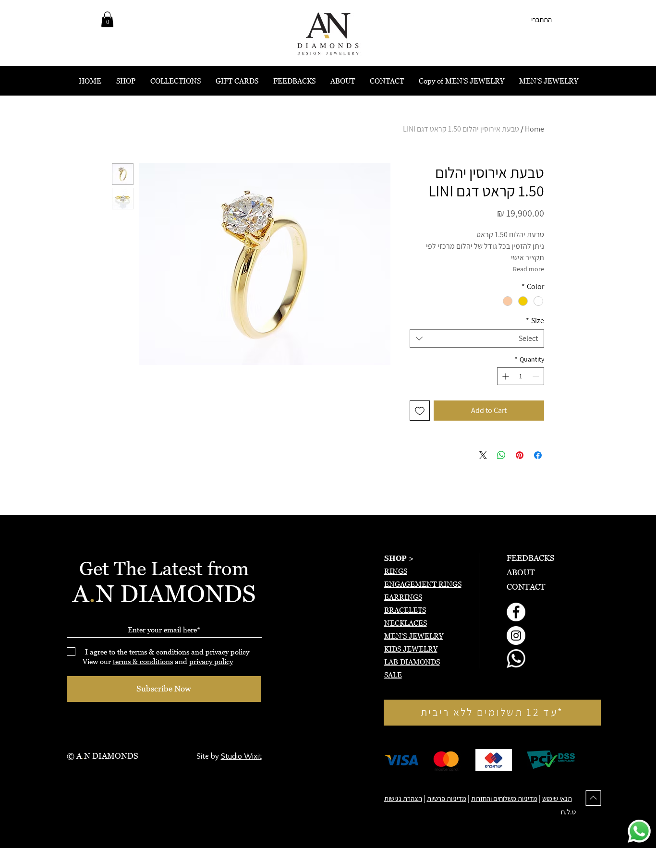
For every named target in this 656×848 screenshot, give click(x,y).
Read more (528, 269)
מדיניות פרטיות (446, 798)
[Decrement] (537, 376)
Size (535, 321)
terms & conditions (143, 661)
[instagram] (516, 635)
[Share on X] (483, 455)
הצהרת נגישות (403, 798)
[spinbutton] (520, 376)
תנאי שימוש (557, 798)
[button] (107, 19)
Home (534, 129)
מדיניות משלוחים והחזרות (504, 798)
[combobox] (477, 338)
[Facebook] (516, 612)
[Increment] (504, 376)
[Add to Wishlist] (420, 410)
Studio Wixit (241, 756)
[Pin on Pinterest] (519, 455)
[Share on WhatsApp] (501, 455)
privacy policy (211, 661)
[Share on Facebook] (538, 455)
